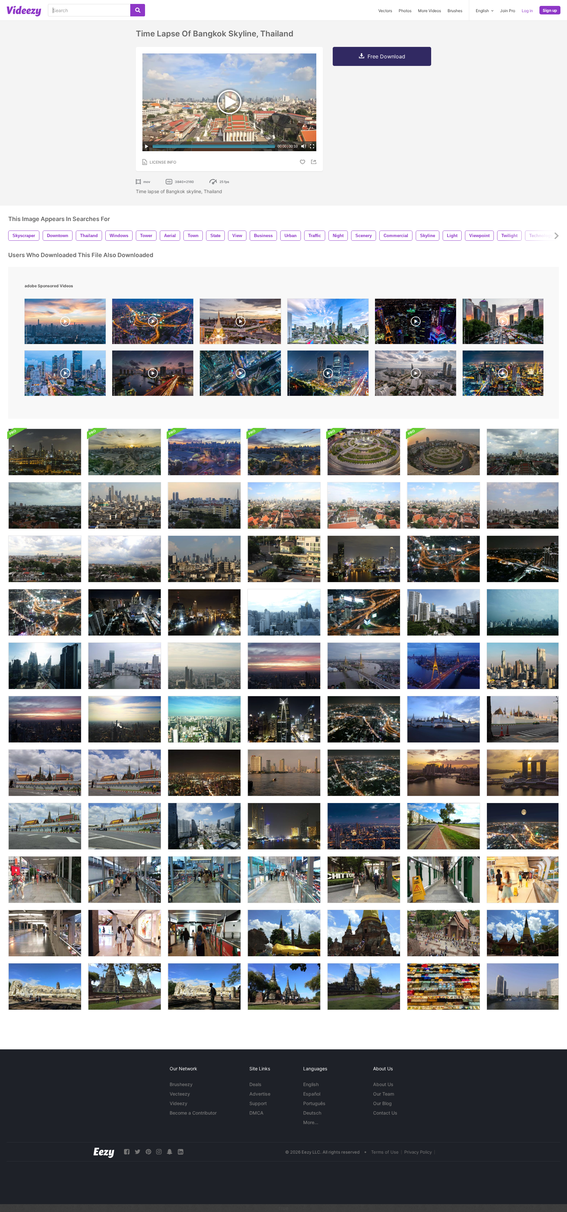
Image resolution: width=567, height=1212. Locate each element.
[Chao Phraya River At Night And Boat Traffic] (284, 826)
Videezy (178, 1103)
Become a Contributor (193, 1113)
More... (310, 1122)
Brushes (455, 10)
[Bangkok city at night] (363, 558)
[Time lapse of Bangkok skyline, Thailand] (284, 505)
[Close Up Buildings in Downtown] (284, 558)
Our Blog (382, 1103)
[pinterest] (148, 1152)
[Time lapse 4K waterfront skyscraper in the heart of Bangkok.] (284, 772)
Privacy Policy (418, 1152)
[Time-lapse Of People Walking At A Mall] (124, 933)
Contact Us (385, 1113)
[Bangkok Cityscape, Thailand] (204, 665)
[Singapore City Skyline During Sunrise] (523, 772)
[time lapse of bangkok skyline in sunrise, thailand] (65, 323)
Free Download (386, 56)
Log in (527, 10)
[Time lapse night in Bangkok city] (523, 558)
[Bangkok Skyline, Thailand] (523, 452)
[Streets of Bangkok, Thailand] (363, 612)
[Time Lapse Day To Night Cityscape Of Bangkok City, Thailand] (152, 323)
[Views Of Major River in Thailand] (523, 986)
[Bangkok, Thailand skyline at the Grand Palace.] (240, 323)
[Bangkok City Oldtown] (204, 505)
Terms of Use (385, 1152)
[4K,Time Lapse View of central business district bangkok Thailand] (327, 323)
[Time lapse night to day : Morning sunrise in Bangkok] (124, 452)
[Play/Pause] (146, 146)
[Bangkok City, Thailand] (284, 612)
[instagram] (158, 1152)
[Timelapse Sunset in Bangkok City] (44, 719)
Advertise (259, 1094)
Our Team (383, 1094)
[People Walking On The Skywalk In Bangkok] (44, 879)
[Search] (137, 10)
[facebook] (126, 1152)
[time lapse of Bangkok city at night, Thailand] (503, 375)
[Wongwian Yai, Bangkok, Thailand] (363, 452)
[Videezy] (24, 11)
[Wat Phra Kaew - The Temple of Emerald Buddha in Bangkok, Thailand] (443, 719)
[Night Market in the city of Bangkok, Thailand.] (443, 986)
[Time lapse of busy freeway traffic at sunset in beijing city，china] (503, 323)
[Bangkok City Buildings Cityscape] (204, 558)
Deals (255, 1084)
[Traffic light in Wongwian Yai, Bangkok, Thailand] (443, 452)
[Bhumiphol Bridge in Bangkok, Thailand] (363, 665)
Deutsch (312, 1113)
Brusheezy (181, 1084)
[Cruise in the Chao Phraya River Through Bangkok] (44, 452)
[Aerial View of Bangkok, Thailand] (204, 826)
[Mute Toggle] (303, 146)
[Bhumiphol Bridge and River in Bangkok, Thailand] (443, 665)
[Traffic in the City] (443, 826)
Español (311, 1094)
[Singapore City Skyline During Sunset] (443, 772)
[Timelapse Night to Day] (204, 452)
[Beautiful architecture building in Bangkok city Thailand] (204, 612)
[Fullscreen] (312, 146)
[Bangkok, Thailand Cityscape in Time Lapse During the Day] (124, 505)
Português (314, 1103)
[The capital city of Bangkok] (327, 375)
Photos (405, 10)
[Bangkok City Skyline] (124, 612)
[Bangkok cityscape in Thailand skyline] (124, 719)
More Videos (429, 10)
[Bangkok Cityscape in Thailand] (284, 665)
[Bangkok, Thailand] (44, 612)
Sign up (550, 10)
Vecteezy (180, 1094)
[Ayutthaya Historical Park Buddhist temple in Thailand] (284, 933)
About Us (383, 1084)
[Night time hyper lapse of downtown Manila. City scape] (415, 323)
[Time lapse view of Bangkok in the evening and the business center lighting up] (363, 826)
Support (258, 1103)
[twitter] (137, 1152)
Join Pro (507, 10)
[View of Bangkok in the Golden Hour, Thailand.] (523, 665)
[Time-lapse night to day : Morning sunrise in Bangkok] (284, 452)
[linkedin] (180, 1152)
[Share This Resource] (314, 162)
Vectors (385, 10)
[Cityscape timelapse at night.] (523, 826)
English (311, 1084)
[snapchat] (170, 1152)
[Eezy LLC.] (104, 1152)
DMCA (256, 1113)
